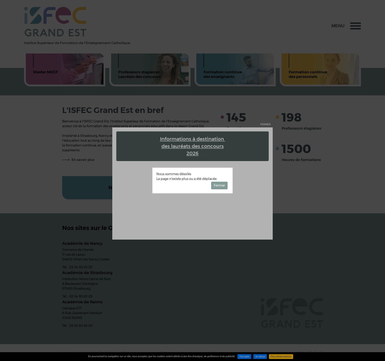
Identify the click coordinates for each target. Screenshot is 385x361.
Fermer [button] (219, 185)
